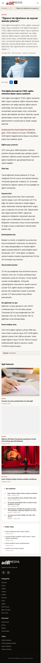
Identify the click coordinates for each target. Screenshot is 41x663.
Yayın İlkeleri (5, 631)
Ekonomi (4, 597)
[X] (8, 572)
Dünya (4, 585)
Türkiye (4, 591)
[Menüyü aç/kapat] (3, 3)
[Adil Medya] (14, 3)
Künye (3, 625)
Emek (3, 601)
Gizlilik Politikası (6, 640)
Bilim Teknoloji (6, 610)
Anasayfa (4, 8)
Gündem (4, 582)
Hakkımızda (5, 622)
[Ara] (37, 3)
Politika (4, 594)
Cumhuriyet (12, 353)
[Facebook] (3, 572)
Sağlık (3, 604)
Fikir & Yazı (5, 613)
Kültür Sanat (5, 607)
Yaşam (4, 588)
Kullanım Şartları (6, 649)
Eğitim (11, 8)
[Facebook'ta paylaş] (11, 82)
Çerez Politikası (6, 646)
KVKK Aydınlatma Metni (9, 643)
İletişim (4, 628)
